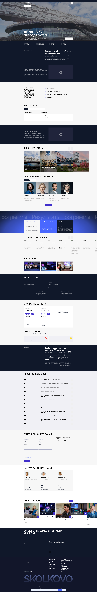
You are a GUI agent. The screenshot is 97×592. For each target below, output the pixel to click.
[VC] (30, 571)
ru (24, 0)
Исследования (59, 2)
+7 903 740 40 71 (60, 487)
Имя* (24, 438)
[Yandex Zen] (29, 571)
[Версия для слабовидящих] (71, 0)
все (70, 500)
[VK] (27, 571)
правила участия (29, 457)
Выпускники (54, 2)
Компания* (25, 444)
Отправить (27, 460)
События (41, 2)
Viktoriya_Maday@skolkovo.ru (45, 489)
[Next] (72, 148)
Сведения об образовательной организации (66, 560)
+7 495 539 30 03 (27, 562)
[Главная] (27, 3)
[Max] (24, 571)
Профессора (46, 2)
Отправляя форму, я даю (35, 453)
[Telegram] (25, 485)
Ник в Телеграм (26, 450)
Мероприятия (52, 561)
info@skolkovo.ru (27, 561)
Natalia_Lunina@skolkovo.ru (61, 489)
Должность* (40, 444)
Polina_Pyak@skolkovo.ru (28, 489)
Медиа (50, 2)
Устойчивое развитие (64, 561)
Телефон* (25, 441)
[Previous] (69, 148)
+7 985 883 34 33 (43, 487)
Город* (25, 447)
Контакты (51, 0)
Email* (39, 441)
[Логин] (72, 0)
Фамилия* (39, 438)
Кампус (48, 0)
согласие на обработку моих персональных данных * (38, 453)
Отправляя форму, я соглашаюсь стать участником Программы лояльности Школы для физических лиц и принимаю (37, 457)
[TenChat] (31, 571)
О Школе (46, 0)
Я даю (38, 455)
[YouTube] (28, 571)
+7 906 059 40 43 (27, 487)
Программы (37, 2)
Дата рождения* (40, 447)
